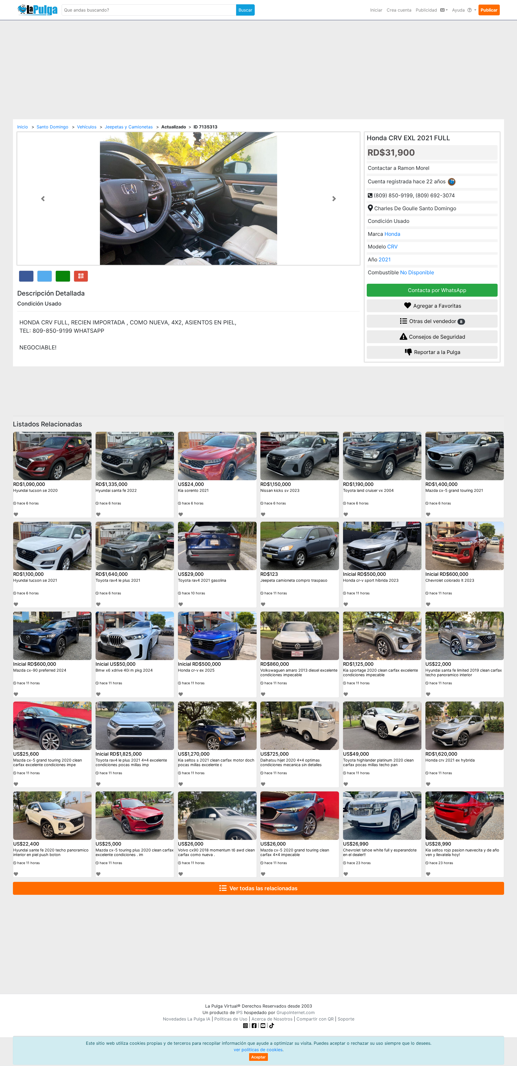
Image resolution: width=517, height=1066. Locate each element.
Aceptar (258, 1057)
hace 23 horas (358, 863)
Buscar (245, 10)
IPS (239, 1012)
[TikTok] (271, 1025)
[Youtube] (263, 1025)
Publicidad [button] (427, 10)
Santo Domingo (52, 126)
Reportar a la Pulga (436, 352)
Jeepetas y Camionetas (129, 126)
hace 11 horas (275, 593)
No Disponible (417, 272)
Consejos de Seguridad (436, 337)
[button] (43, 198)
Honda (392, 234)
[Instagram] (246, 1025)
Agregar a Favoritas (436, 306)
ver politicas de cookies (258, 1049)
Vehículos (86, 126)
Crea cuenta (399, 10)
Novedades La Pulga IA (186, 1019)
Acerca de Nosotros (271, 1019)
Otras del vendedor (435, 321)
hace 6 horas (27, 503)
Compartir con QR (315, 1019)
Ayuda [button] (459, 10)
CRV (392, 247)
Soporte (346, 1019)
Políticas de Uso (230, 1019)
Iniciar (376, 10)
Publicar (489, 10)
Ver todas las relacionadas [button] (262, 888)
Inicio (22, 126)
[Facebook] (254, 1025)
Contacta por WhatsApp (436, 290)
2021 (385, 259)
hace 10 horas (193, 593)
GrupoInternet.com (296, 1012)
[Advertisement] (258, 66)
